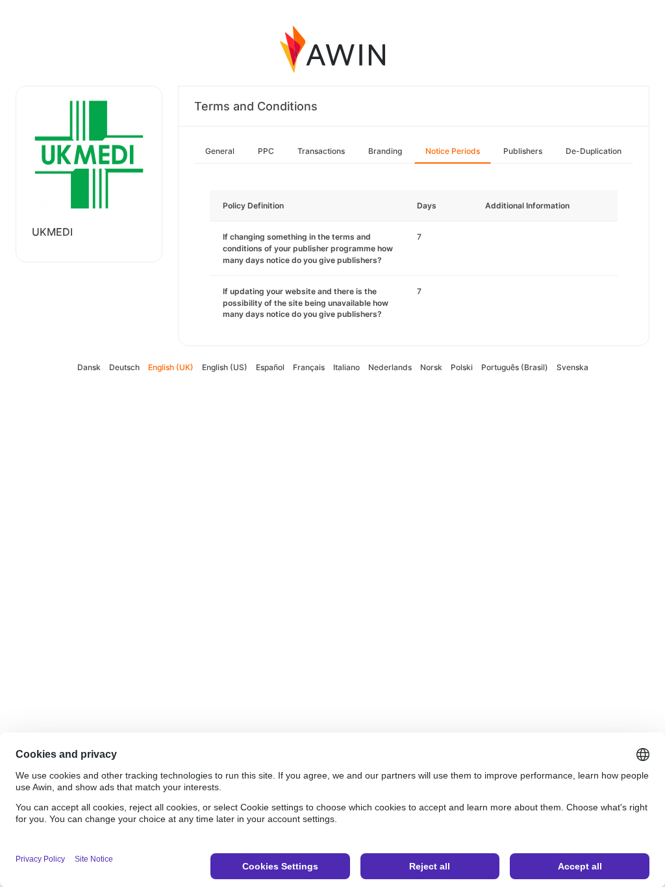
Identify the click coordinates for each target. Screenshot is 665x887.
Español (270, 367)
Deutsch (124, 367)
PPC (266, 151)
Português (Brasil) (514, 367)
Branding (385, 151)
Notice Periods (452, 151)
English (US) (224, 367)
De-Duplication (593, 151)
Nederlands (390, 367)
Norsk (431, 367)
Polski (462, 367)
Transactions (321, 151)
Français (309, 367)
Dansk (89, 367)
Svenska (572, 367)
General (219, 151)
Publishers (522, 151)
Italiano (346, 367)
